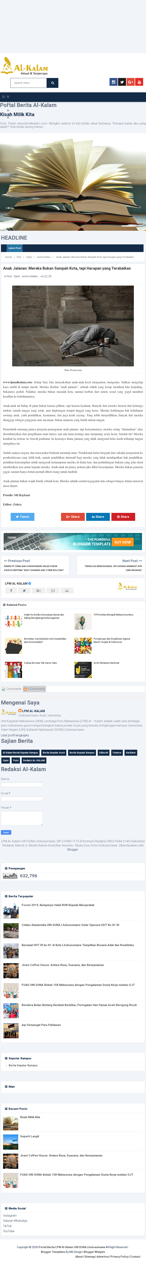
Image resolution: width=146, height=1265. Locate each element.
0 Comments (36, 689)
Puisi (15, 760)
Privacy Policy (119, 1256)
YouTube (8, 1231)
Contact (135, 1256)
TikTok (7, 1226)
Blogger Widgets (94, 1251)
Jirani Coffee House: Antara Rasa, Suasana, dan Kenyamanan (63, 965)
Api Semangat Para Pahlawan (41, 1025)
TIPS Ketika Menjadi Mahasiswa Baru (113, 614)
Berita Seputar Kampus (82, 752)
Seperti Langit (29, 1136)
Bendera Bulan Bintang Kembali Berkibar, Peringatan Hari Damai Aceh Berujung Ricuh (79, 1005)
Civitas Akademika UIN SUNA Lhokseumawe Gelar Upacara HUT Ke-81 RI (70, 925)
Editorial (103, 752)
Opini (17, 276)
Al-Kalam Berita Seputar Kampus (20, 752)
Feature (117, 752)
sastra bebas (30, 276)
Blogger (72, 849)
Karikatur (131, 752)
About (79, 1256)
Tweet (24, 517)
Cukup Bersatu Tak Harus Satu (40, 663)
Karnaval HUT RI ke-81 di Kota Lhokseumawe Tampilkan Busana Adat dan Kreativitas (78, 945)
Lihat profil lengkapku (15, 735)
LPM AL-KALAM (16, 583)
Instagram (10, 1215)
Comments (13, 689)
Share (49, 517)
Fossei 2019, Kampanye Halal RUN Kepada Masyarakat (58, 905)
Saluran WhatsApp (15, 1220)
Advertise (103, 1256)
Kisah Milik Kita (17, 114)
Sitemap (89, 1256)
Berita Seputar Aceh (54, 752)
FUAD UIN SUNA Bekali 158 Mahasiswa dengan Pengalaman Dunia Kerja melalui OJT (78, 985)
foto (9, 276)
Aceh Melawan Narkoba (106, 663)
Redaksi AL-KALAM (34, 760)
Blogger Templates (53, 1251)
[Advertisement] (73, 26)
